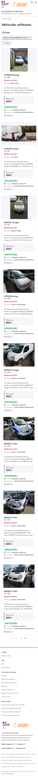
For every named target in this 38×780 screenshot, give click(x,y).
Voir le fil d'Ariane (6, 19)
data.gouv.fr (20, 748)
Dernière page (25, 638)
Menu (36, 2)
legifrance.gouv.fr (7, 744)
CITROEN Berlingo (11, 75)
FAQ (3, 664)
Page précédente (16, 638)
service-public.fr (7, 748)
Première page (12, 638)
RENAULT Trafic (10, 443)
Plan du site (5, 754)
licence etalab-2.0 (6, 773)
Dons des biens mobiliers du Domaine (12, 705)
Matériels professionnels (8, 679)
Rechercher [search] (32, 2)
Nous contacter (6, 667)
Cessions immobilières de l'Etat (10, 708)
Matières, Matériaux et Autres (10, 693)
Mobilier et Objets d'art (8, 690)
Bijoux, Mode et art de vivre (9, 683)
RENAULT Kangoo (11, 222)
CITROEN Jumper (11, 148)
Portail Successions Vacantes (10, 715)
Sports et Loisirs (6, 697)
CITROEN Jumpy (11, 296)
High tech (4, 686)
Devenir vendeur (6, 656)
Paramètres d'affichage (16, 766)
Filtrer (7, 43)
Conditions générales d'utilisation (18, 754)
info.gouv (20, 744)
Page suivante (21, 638)
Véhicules (4, 676)
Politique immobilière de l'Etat (10, 712)
